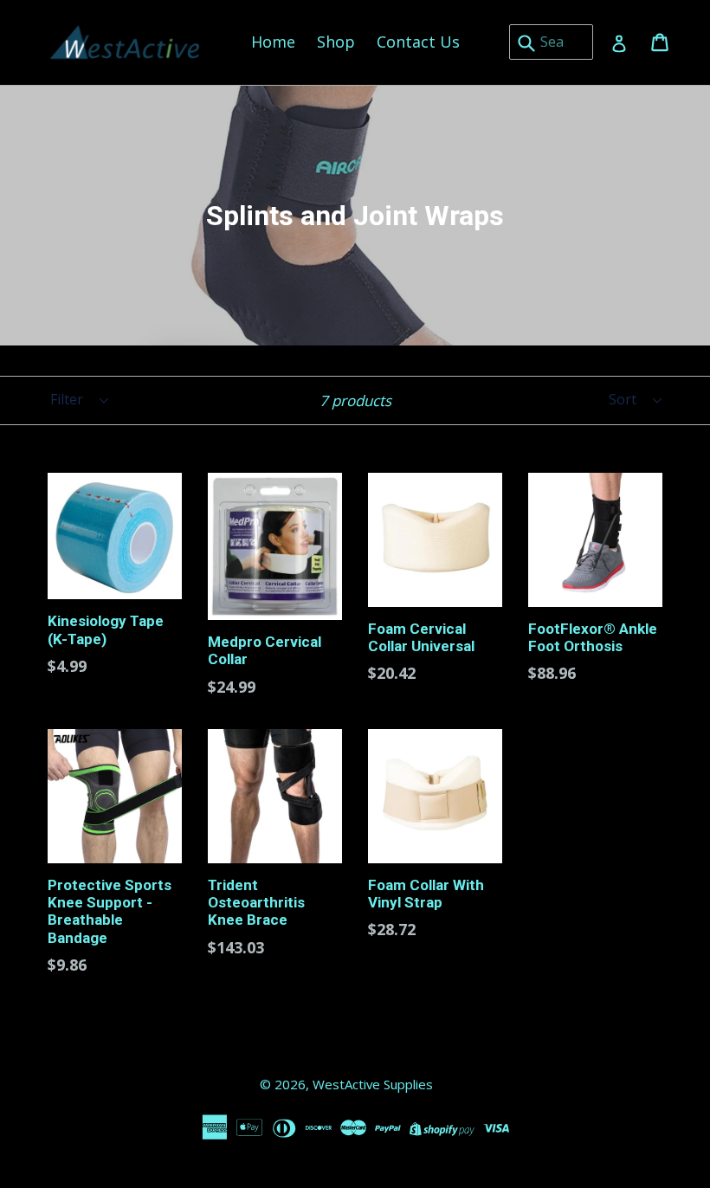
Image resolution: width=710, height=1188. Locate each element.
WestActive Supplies (373, 1084)
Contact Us (418, 41)
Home (273, 41)
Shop (336, 41)
